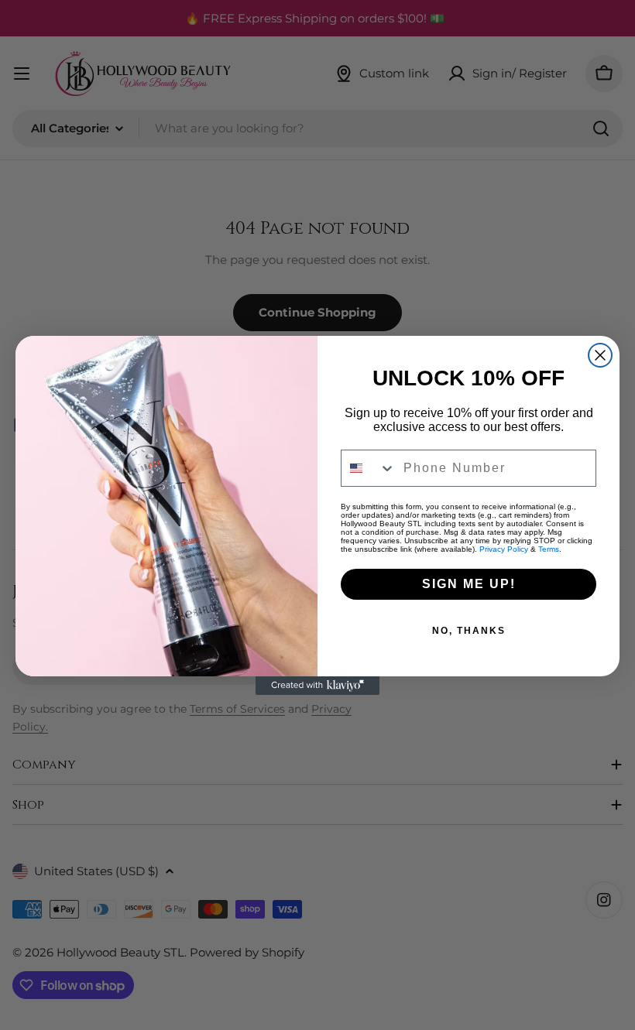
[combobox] (369, 468)
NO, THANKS (469, 630)
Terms (548, 549)
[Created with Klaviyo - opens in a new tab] (317, 685)
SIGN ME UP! (469, 583)
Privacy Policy (503, 549)
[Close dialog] (600, 355)
